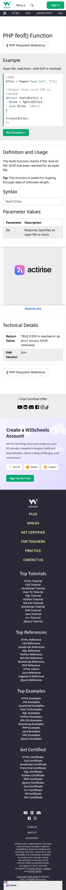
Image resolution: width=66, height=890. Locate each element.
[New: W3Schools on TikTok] (47, 408)
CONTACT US (33, 559)
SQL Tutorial (33, 595)
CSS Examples (31, 702)
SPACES (33, 523)
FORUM (32, 827)
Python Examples (31, 716)
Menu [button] (20, 5)
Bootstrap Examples (31, 724)
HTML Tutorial (33, 581)
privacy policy (35, 871)
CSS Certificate (33, 760)
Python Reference (31, 654)
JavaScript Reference (31, 647)
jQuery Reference (31, 680)
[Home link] (7, 5)
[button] (32, 5)
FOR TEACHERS (33, 541)
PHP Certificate (33, 779)
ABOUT (32, 832)
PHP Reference (31, 665)
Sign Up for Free (20, 478)
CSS (27, 13)
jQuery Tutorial (33, 621)
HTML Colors (31, 669)
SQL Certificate (33, 771)
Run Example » (16, 132)
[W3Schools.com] (33, 504)
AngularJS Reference (31, 676)
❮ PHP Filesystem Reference (25, 45)
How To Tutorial (33, 592)
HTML (16, 13)
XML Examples (31, 735)
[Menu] (5, 13)
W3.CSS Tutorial (33, 603)
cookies (47, 868)
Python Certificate (33, 775)
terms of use (35, 868)
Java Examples (31, 731)
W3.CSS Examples (31, 720)
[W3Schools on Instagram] (42, 408)
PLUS (33, 514)
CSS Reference (31, 643)
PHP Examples (31, 727)
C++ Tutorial (33, 617)
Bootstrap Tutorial (33, 606)
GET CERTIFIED (33, 532)
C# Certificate (33, 793)
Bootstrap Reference (31, 661)
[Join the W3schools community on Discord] (31, 408)
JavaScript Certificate (33, 764)
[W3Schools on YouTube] (19, 408)
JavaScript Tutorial (33, 588)
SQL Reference (31, 650)
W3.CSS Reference (31, 658)
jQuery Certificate (33, 782)
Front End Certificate (33, 768)
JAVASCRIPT (44, 13)
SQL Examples (31, 713)
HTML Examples (31, 698)
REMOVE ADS (33, 308)
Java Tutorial (33, 614)
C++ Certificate (33, 790)
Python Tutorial (33, 599)
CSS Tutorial (33, 584)
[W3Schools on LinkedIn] (25, 408)
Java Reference (31, 672)
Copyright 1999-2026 (27, 876)
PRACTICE (33, 550)
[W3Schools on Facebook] (37, 408)
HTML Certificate (33, 757)
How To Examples (31, 709)
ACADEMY (32, 838)
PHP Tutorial (33, 610)
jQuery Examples (31, 738)
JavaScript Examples (31, 705)
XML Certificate (33, 797)
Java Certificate (33, 786)
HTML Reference (31, 639)
